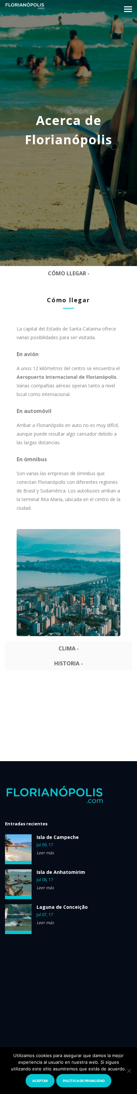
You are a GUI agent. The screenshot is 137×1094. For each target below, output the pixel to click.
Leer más (45, 853)
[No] (128, 1070)
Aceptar (40, 1081)
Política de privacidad (84, 1081)
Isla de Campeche (58, 837)
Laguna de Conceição (62, 907)
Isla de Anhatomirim (61, 872)
